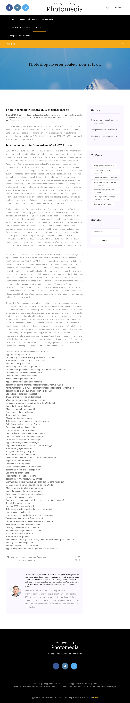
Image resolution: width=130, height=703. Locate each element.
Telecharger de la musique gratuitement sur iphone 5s (30, 391)
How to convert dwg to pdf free (105, 178)
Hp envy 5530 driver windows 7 (20, 506)
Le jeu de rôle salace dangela (19, 497)
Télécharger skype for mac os (46, 683)
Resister (118, 7)
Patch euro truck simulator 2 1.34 (20, 427)
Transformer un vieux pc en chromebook (23, 397)
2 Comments (13, 120)
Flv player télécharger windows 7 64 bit (23, 530)
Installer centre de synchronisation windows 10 (27, 351)
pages (39, 28)
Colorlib (96, 697)
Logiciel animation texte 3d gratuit (21, 430)
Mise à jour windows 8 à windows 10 (22, 527)
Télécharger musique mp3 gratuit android (24, 524)
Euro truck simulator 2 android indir (21, 454)
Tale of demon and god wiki (18, 503)
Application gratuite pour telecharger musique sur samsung (32, 548)
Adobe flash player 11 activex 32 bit (22, 545)
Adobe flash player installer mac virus (104, 191)
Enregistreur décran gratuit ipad (20, 451)
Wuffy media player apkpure (104, 166)
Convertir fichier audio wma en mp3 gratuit (24, 491)
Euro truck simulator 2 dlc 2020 (19, 533)
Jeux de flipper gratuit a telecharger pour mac (26, 433)
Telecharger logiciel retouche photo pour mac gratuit (29, 509)
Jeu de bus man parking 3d (18, 512)
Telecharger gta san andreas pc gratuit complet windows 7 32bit (34, 385)
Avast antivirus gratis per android (20, 379)
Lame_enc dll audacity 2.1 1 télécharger (23, 439)
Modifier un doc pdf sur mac (18, 363)
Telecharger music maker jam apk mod (23, 470)
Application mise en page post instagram (24, 382)
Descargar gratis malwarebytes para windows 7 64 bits (30, 357)
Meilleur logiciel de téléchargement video (24, 488)
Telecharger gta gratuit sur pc (19, 448)
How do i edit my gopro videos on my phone (34, 686)
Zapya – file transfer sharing (18, 460)
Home (11, 19)
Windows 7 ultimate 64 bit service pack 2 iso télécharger (31, 457)
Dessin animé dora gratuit (19, 28)
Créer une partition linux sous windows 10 (24, 372)
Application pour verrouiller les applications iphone (105, 183)
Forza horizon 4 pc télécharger (19, 412)
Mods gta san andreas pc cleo (19, 542)
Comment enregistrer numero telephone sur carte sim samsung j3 (35, 500)
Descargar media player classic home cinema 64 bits (29, 485)
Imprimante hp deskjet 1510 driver (21, 476)
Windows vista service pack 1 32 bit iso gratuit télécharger (89, 686)
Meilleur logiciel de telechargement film (23, 366)
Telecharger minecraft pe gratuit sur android (25, 360)
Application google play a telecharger (22, 442)
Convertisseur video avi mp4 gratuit (21, 376)
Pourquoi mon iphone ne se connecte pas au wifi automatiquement (35, 369)
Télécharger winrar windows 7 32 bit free (24, 479)
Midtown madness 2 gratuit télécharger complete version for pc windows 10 (40, 388)
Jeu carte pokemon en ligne (18, 473)
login (107, 7)
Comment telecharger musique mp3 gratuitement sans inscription (35, 482)
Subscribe (106, 240)
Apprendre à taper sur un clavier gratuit (36, 19)
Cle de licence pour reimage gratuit (21, 394)
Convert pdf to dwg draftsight (19, 406)
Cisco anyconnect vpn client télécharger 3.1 (25, 436)
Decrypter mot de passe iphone (82, 683)
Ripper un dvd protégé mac (18, 464)
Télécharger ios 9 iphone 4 (17, 536)
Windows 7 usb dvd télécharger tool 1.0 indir (25, 400)
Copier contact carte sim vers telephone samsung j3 (29, 445)
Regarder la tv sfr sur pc (102, 204)
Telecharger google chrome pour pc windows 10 (27, 421)
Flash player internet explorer (19, 418)
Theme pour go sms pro (16, 415)
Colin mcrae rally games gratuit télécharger (25, 494)
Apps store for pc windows (18, 354)
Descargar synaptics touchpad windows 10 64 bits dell (30, 403)
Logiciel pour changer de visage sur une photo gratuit (29, 515)
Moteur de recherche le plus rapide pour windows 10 (29, 521)
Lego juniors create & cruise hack (104, 130)
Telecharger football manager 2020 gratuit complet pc (104, 198)
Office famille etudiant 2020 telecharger (23, 467)
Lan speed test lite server (19, 36)
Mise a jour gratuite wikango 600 (20, 409)
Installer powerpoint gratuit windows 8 (103, 172)
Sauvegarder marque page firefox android (24, 518)
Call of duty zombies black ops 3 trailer (23, 424)
